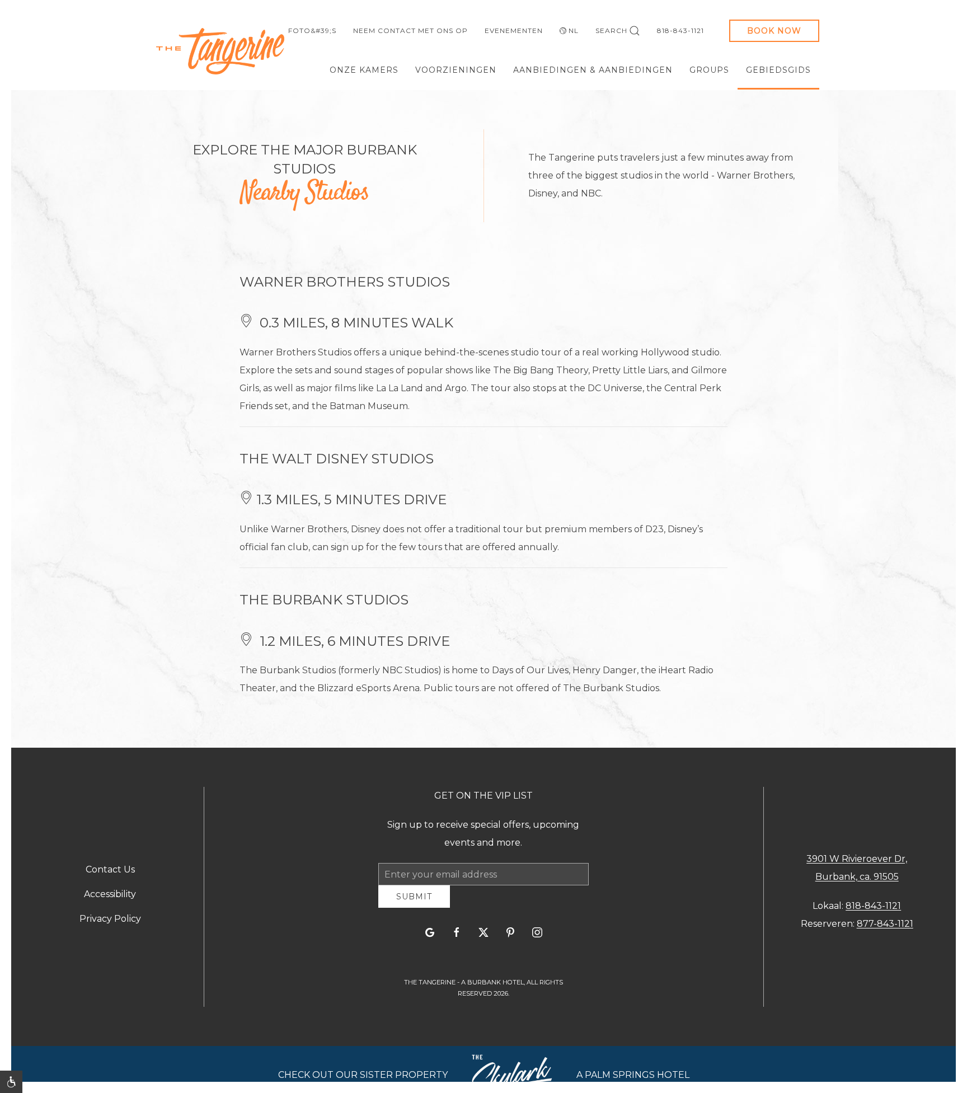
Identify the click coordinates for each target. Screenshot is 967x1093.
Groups (709, 70)
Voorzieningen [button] (455, 70)
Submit (414, 905)
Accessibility (110, 898)
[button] (11, 1082)
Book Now (774, 31)
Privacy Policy (110, 922)
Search (611, 30)
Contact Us (110, 873)
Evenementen (514, 30)
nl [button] (574, 30)
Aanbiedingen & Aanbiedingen (593, 70)
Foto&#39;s (312, 30)
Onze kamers (364, 70)
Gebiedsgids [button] (778, 70)
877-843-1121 (885, 927)
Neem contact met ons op (410, 30)
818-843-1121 (680, 30)
